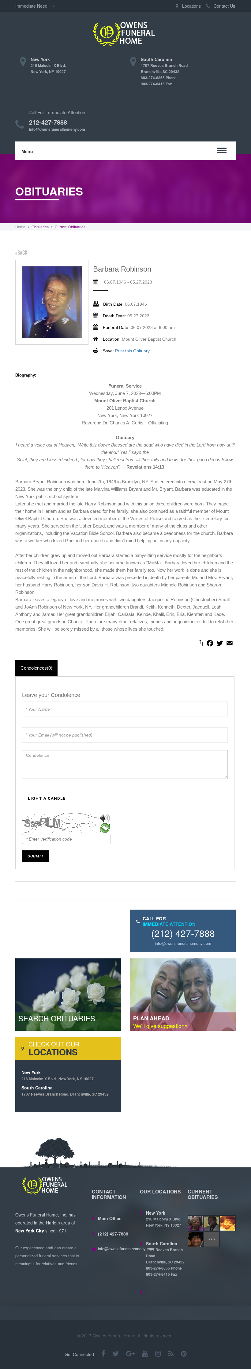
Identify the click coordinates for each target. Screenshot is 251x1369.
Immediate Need (32, 6)
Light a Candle (47, 798)
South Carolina (65, 1091)
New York (57, 1075)
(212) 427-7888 (183, 933)
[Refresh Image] (105, 829)
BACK (22, 252)
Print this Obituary (132, 350)
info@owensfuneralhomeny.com (57, 129)
